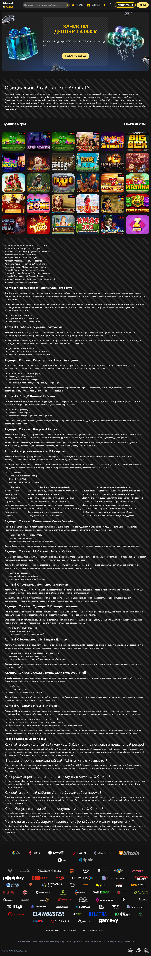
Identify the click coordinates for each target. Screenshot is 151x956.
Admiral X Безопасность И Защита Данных (24, 276)
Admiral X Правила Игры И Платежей (22, 282)
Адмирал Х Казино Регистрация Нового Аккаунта (27, 251)
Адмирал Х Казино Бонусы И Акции (21, 257)
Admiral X (8, 5)
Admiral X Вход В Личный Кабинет (20, 254)
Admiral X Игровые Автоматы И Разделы (23, 261)
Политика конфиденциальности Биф (61, 930)
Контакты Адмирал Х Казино (93, 930)
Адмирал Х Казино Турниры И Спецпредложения (27, 273)
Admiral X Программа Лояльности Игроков (24, 270)
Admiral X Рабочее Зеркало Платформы (23, 248)
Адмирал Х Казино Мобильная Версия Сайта (25, 267)
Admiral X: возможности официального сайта (26, 245)
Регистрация (125, 5)
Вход (143, 5)
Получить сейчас (75, 55)
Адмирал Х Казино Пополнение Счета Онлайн (26, 264)
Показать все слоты (135, 124)
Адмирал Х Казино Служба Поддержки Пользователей (30, 279)
